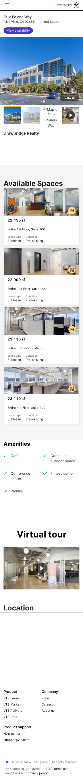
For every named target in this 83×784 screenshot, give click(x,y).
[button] (41, 81)
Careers (47, 704)
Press (46, 698)
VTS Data (10, 717)
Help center (12, 733)
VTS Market (12, 704)
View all (69, 97)
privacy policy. (38, 773)
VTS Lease (11, 698)
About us (48, 710)
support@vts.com (16, 740)
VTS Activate (13, 710)
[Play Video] (41, 568)
